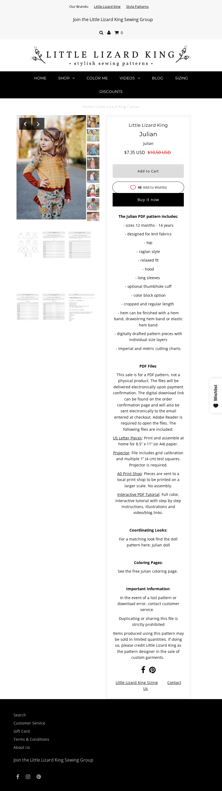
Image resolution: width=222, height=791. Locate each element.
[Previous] (25, 124)
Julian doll (161, 545)
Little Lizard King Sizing (137, 682)
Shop (64, 78)
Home (40, 78)
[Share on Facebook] (143, 671)
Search (20, 714)
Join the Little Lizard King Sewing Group (113, 19)
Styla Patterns (137, 6)
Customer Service (29, 723)
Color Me (97, 78)
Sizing (181, 78)
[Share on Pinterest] (152, 671)
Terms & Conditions (31, 739)
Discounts (111, 91)
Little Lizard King (107, 6)
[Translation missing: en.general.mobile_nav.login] (109, 32)
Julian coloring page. (159, 571)
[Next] (38, 124)
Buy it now (148, 199)
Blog (157, 78)
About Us (22, 747)
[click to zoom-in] (28, 245)
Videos (127, 78)
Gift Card (22, 731)
